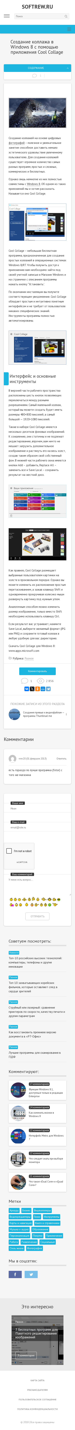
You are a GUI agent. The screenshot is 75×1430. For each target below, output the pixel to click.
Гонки (37, 1216)
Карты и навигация (21, 1223)
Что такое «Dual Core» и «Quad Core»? (46, 1183)
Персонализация (19, 1235)
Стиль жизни (16, 1248)
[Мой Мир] (43, 689)
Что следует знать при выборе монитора (46, 1160)
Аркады (14, 1210)
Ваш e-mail (18, 822)
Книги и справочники (47, 1223)
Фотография (34, 1248)
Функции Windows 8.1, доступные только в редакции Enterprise (46, 1093)
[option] (37, 714)
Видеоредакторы (20, 1216)
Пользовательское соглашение (37, 1399)
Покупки (37, 1235)
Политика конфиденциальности (37, 1409)
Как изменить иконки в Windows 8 (41, 1114)
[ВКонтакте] (26, 689)
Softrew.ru (37, 7)
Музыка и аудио (19, 1229)
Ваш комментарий (22, 874)
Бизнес (26, 1210)
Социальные (47, 1242)
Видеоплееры (42, 1210)
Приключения (54, 1235)
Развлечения (29, 1242)
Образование (40, 1229)
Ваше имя (17, 803)
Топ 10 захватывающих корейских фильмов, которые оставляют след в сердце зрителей (33, 987)
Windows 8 (33, 184)
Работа (14, 1242)
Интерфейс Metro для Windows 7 (46, 1137)
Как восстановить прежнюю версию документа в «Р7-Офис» (32, 1034)
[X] (32, 689)
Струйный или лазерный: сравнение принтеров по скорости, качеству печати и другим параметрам (37, 1011)
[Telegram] (48, 689)
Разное (29, 658)
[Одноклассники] (37, 689)
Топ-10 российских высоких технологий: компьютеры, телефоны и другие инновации (35, 962)
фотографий (17, 143)
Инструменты (51, 1216)
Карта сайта (37, 1380)
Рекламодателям (37, 1389)
